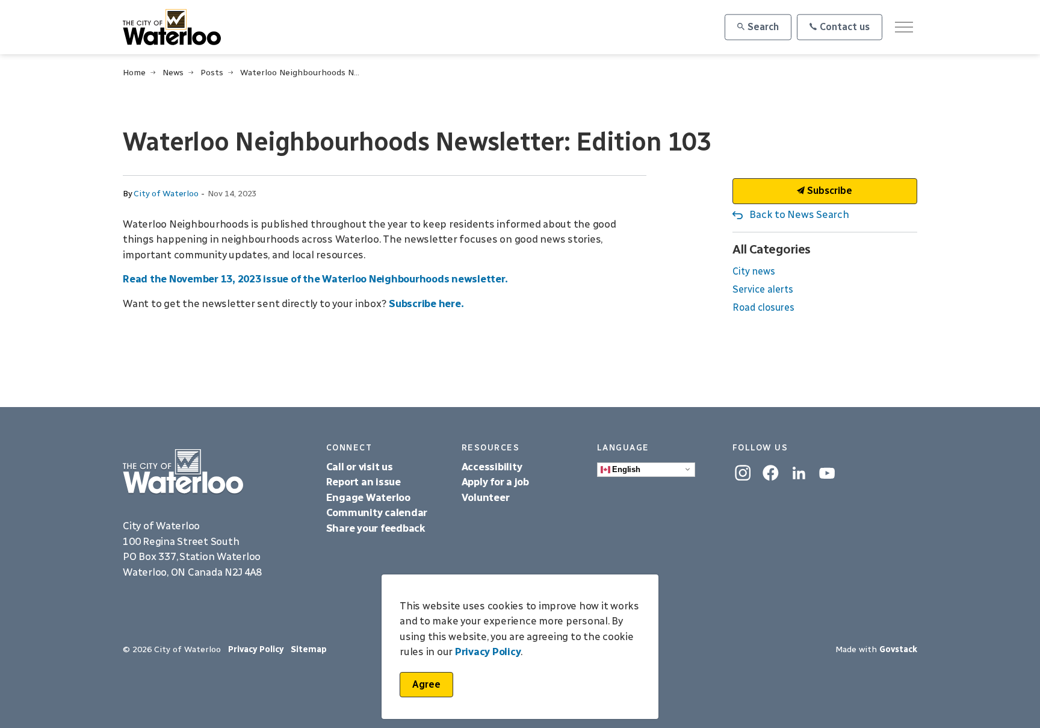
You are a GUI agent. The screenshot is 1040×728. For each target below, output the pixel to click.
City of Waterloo (166, 193)
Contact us (845, 27)
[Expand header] (903, 27)
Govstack (898, 649)
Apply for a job (495, 482)
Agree (426, 684)
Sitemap (309, 649)
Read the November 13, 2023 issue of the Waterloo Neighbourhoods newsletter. (316, 279)
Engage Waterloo (368, 497)
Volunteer (486, 497)
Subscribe (828, 190)
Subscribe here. (426, 303)
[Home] (215, 471)
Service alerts (762, 289)
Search (763, 27)
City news (753, 271)
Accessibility (493, 467)
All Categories (771, 249)
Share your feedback (376, 528)
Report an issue (363, 482)
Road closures (763, 307)
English (625, 468)
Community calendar (377, 512)
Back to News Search (799, 214)
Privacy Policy (255, 649)
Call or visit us (359, 467)
